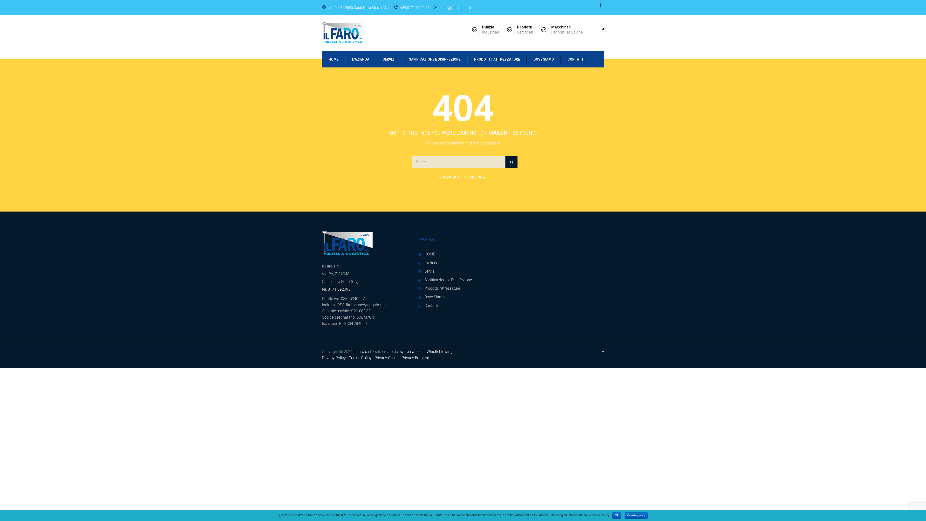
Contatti (576, 59)
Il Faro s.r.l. (363, 351)
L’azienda (360, 59)
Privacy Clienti (386, 358)
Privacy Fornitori (415, 358)
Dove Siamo (543, 59)
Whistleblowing (440, 351)
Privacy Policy (334, 358)
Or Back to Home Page (463, 177)
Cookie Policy (360, 358)
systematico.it (412, 351)
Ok (617, 515)
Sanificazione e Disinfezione (435, 59)
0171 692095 (339, 289)
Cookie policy (636, 515)
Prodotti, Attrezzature (497, 59)
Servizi (389, 59)
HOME (334, 59)
